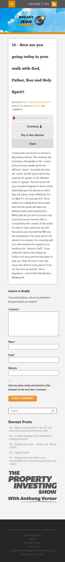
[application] (32, 117)
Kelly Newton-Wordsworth (37, 102)
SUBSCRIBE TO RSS (38, 4)
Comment (14, 309)
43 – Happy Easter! (19, 452)
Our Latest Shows (32, 535)
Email (11, 355)
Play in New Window (32, 135)
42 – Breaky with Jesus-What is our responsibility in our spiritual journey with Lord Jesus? (32, 460)
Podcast (35, 106)
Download (32, 126)
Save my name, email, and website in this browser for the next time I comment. (29, 387)
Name (12, 341)
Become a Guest (32, 542)
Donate (32, 539)
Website (12, 368)
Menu (11, 4)
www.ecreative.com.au (32, 554)
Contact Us (32, 546)
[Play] (14, 118)
